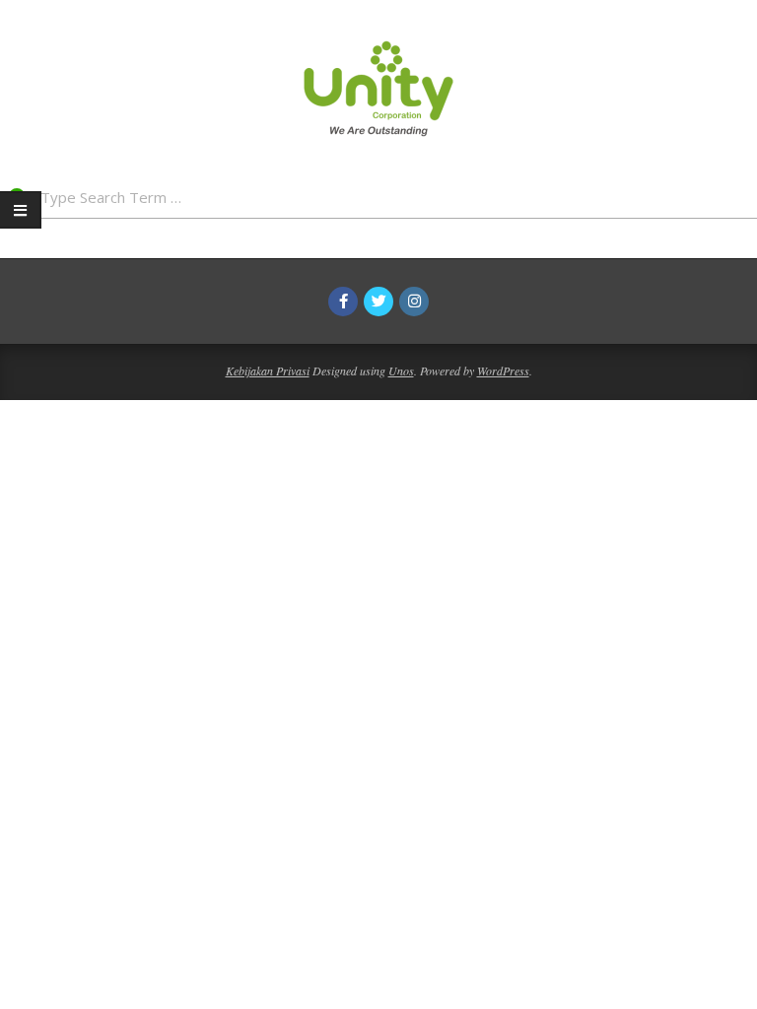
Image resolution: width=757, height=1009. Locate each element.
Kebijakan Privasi (268, 370)
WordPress (503, 370)
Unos (401, 370)
